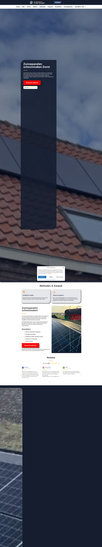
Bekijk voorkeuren (59, 276)
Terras (29, 7)
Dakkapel (42, 7)
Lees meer (27, 377)
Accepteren (42, 276)
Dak (23, 7)
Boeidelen (58, 7)
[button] (63, 267)
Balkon (35, 7)
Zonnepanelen (68, 7)
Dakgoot (50, 7)
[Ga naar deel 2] (51, 382)
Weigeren (51, 276)
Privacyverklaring (53, 279)
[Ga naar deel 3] (52, 382)
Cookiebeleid (48, 279)
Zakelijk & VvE (79, 7)
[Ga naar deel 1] (49, 382)
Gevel (18, 7)
